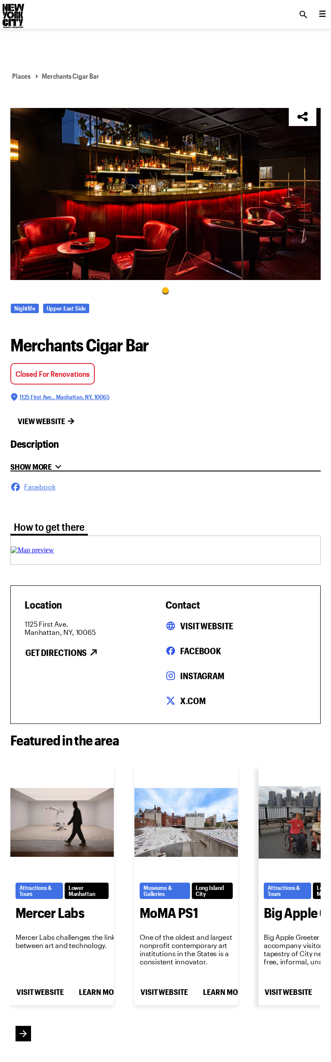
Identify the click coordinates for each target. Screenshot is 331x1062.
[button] (165, 194)
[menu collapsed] (322, 14)
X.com (193, 701)
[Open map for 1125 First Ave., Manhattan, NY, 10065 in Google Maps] (32, 550)
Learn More (100, 992)
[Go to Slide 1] (165, 290)
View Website (41, 421)
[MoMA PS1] (186, 822)
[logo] (12, 12)
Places (21, 76)
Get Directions (56, 652)
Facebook (200, 651)
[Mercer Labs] (62, 822)
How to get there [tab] (49, 526)
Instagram (202, 676)
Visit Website (206, 626)
